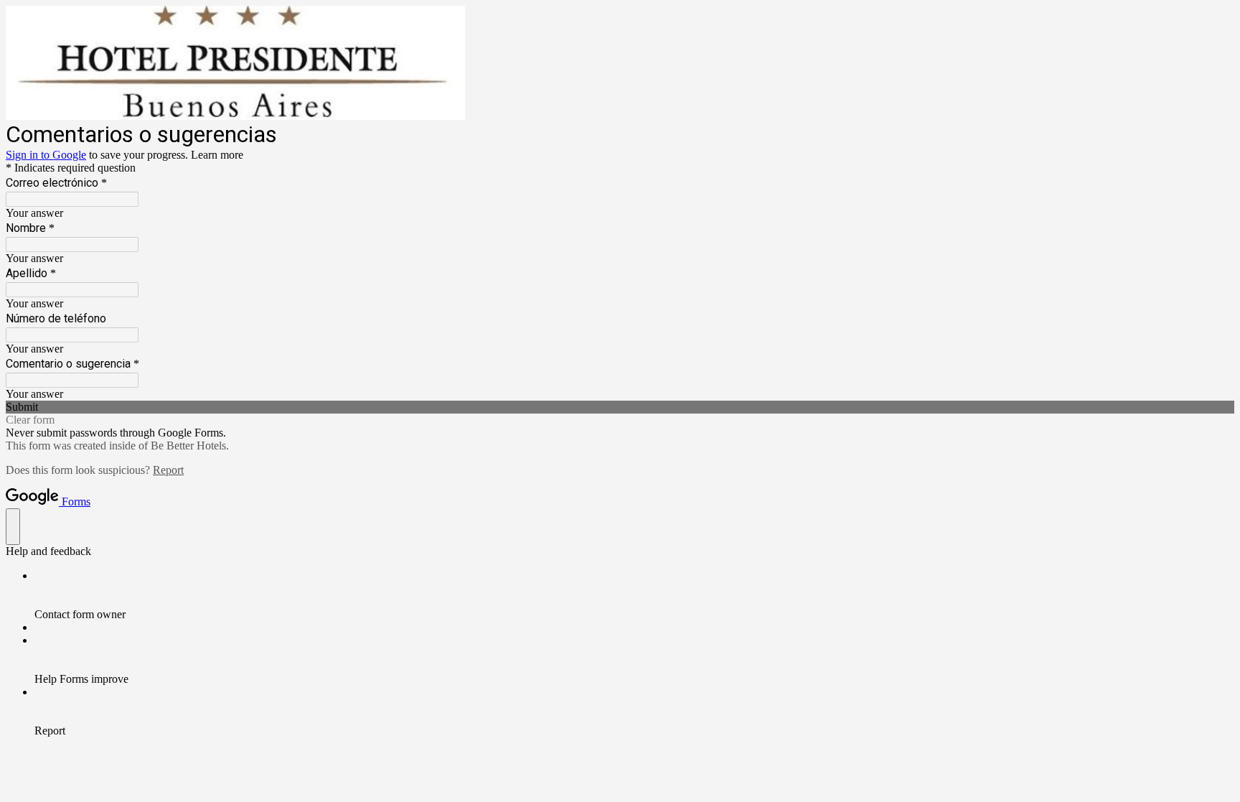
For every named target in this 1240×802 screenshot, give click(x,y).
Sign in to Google (46, 155)
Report (168, 470)
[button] (620, 407)
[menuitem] (634, 595)
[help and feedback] (13, 526)
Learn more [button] (217, 155)
